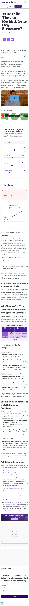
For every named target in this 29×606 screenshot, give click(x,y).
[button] (4, 39)
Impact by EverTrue (15, 432)
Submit (14, 596)
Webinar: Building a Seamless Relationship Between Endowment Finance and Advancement (14, 473)
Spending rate (7, 155)
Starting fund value (9, 139)
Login (27, 542)
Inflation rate (7, 163)
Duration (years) (8, 170)
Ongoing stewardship (18, 245)
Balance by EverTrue (11, 413)
